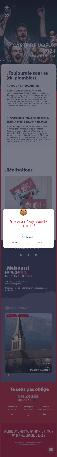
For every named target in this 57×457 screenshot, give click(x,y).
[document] (28, 228)
